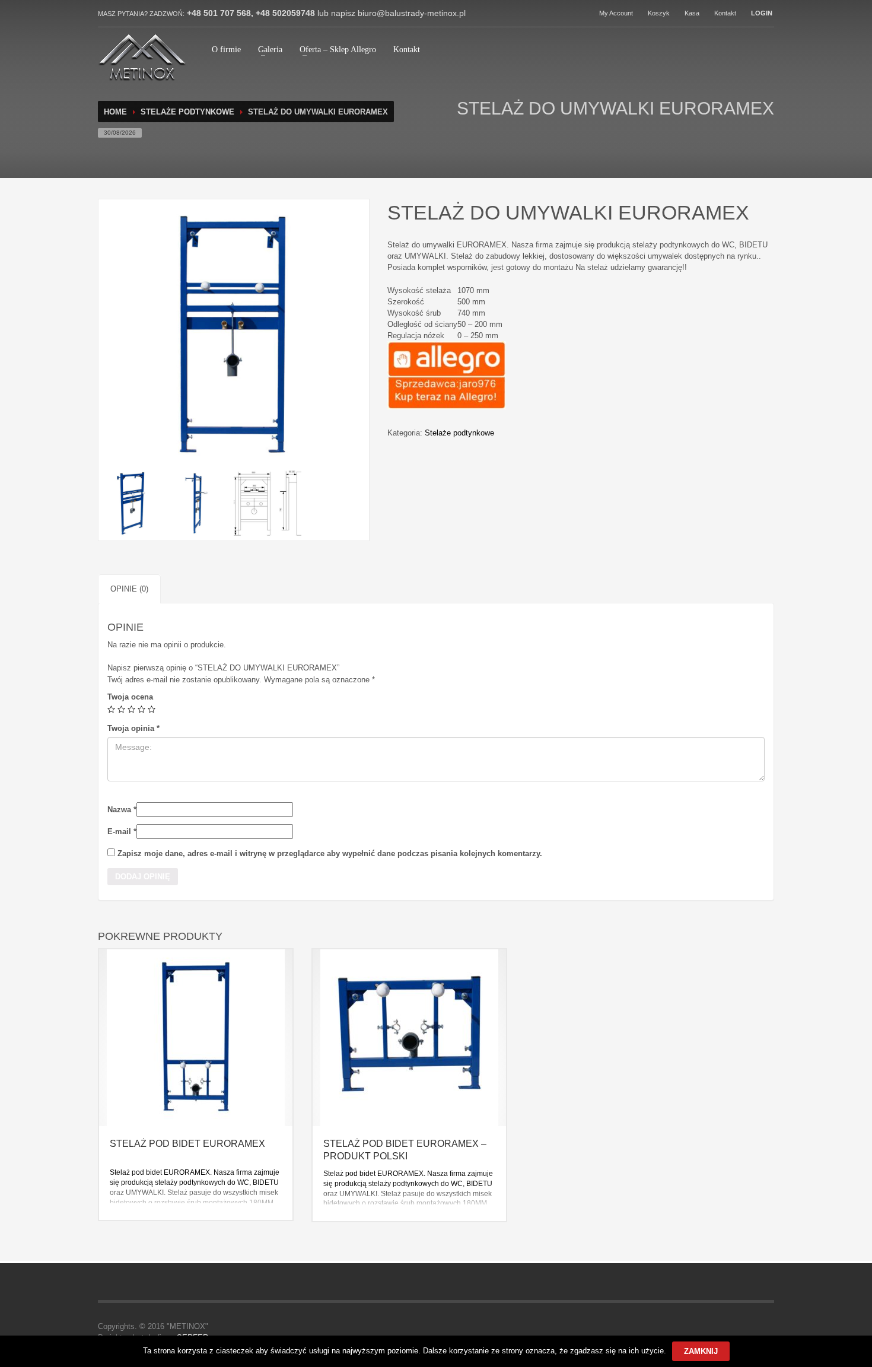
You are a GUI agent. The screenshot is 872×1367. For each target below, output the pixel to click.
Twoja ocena (130, 696)
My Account (616, 13)
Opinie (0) (129, 588)
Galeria (270, 49)
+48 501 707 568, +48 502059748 (249, 13)
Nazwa (121, 809)
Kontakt (725, 13)
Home (115, 111)
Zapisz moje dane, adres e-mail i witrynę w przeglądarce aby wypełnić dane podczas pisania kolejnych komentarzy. (329, 853)
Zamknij (701, 1351)
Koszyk (659, 13)
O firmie (226, 49)
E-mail (121, 831)
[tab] (129, 588)
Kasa (692, 13)
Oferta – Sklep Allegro (338, 49)
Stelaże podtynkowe (187, 111)
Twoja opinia (133, 728)
